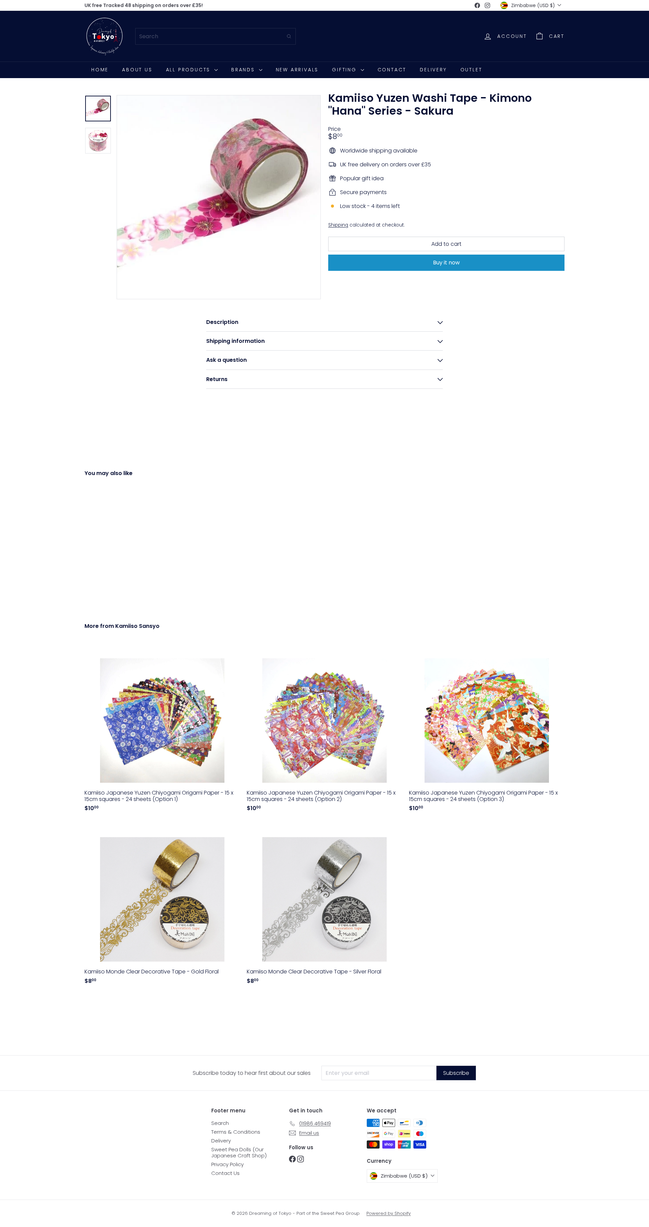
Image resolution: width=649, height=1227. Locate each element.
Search (220, 1123)
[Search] (289, 36)
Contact (392, 69)
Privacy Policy (227, 1164)
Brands (244, 69)
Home (100, 69)
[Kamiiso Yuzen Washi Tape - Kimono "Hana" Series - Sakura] (122, 544)
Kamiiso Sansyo (137, 626)
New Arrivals (297, 69)
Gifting (345, 69)
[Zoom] (218, 197)
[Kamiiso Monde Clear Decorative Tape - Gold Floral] (162, 906)
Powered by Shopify (388, 1213)
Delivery (433, 69)
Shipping (338, 225)
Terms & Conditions (235, 1131)
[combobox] (215, 36)
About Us (137, 69)
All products (189, 69)
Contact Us (225, 1173)
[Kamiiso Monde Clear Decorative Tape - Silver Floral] (324, 906)
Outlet (471, 69)
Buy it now (446, 262)
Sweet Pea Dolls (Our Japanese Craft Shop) (239, 1152)
